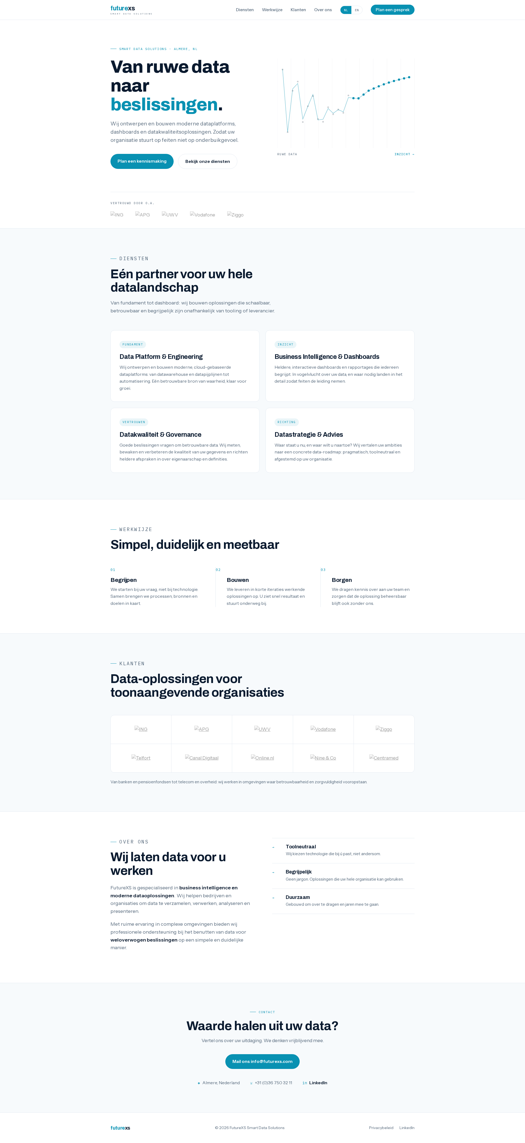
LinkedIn (407, 1127)
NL (346, 10)
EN (357, 10)
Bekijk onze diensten (207, 161)
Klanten (298, 9)
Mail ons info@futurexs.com (262, 1061)
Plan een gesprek (393, 9)
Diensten (245, 9)
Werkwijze (272, 9)
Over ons (323, 9)
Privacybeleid (381, 1127)
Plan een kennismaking (142, 161)
